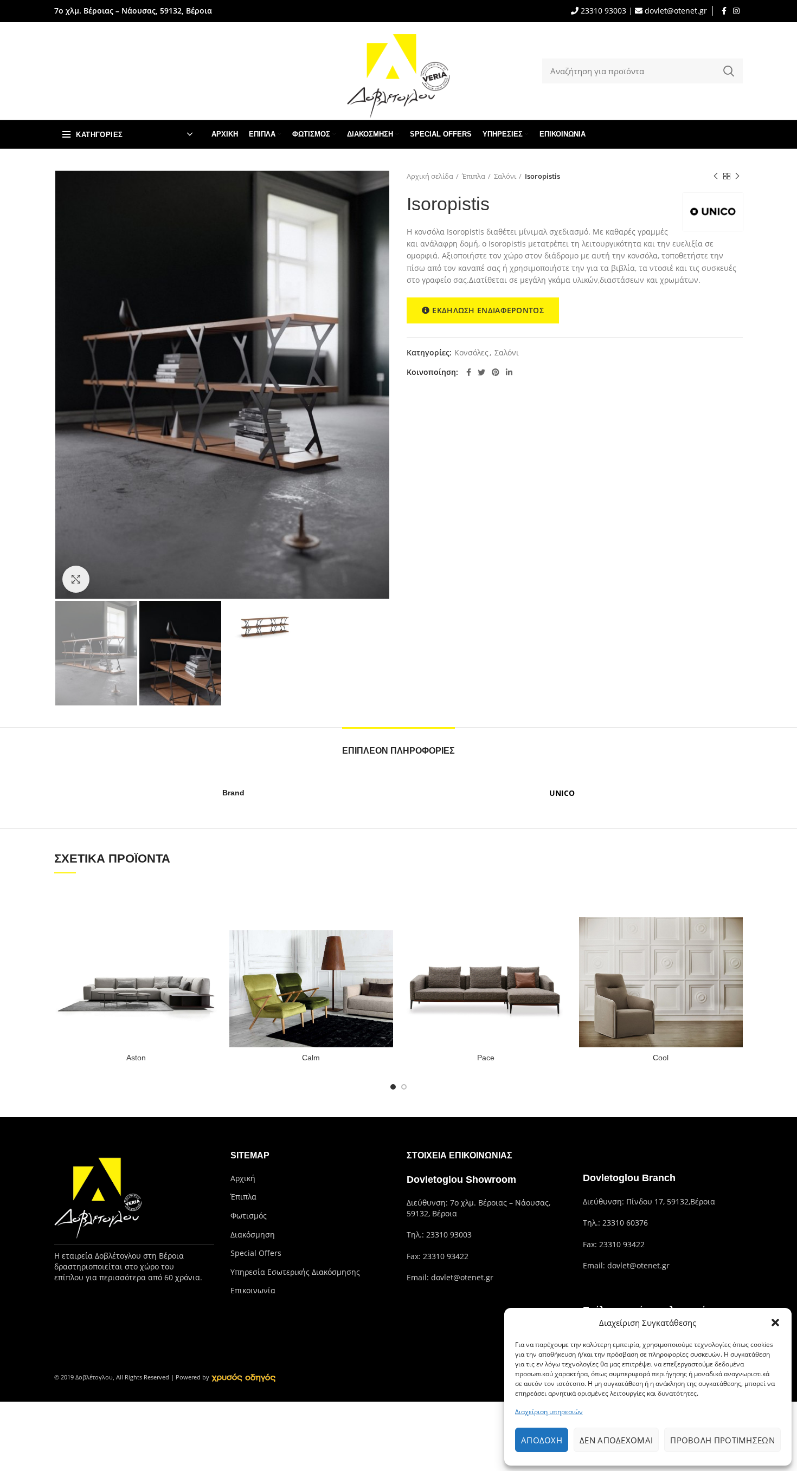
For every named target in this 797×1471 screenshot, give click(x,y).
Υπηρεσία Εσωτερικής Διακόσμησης (295, 1272)
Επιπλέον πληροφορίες (398, 750)
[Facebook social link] (724, 11)
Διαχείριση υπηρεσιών (549, 1411)
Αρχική (242, 1178)
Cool (661, 1057)
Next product (737, 176)
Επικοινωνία (252, 1290)
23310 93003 (602, 10)
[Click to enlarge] (75, 579)
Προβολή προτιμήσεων (722, 1440)
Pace (485, 1057)
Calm (311, 1057)
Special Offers (255, 1253)
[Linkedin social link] (509, 372)
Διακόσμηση (252, 1234)
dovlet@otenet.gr (674, 10)
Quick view (210, 902)
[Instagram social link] (736, 11)
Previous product (715, 176)
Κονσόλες (471, 353)
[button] (775, 1322)
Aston (136, 1057)
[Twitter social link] (481, 372)
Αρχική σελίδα (430, 176)
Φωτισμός (248, 1215)
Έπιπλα (473, 176)
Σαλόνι (505, 176)
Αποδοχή (541, 1440)
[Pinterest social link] (496, 372)
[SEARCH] (728, 71)
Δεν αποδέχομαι (616, 1440)
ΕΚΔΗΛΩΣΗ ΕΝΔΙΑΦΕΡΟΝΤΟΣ (488, 310)
